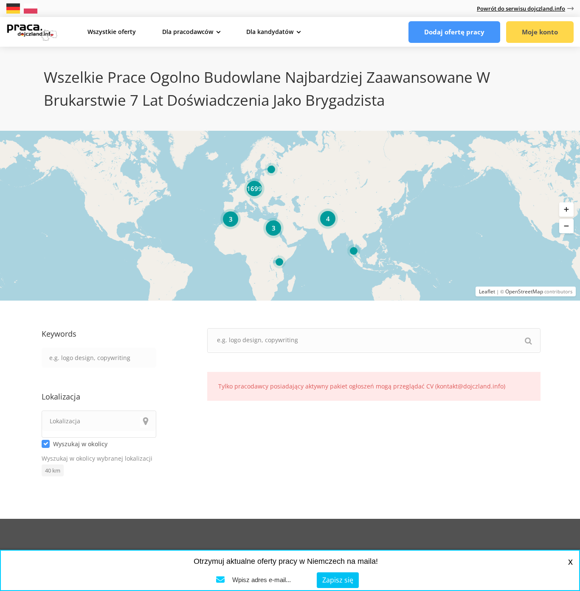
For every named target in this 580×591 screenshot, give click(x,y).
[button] (566, 210)
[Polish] (30, 8)
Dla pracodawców (187, 32)
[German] (14, 8)
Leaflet (487, 291)
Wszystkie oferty (111, 32)
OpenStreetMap (524, 291)
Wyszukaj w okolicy (80, 444)
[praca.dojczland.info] (31, 31)
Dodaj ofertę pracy (454, 32)
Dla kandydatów (269, 32)
